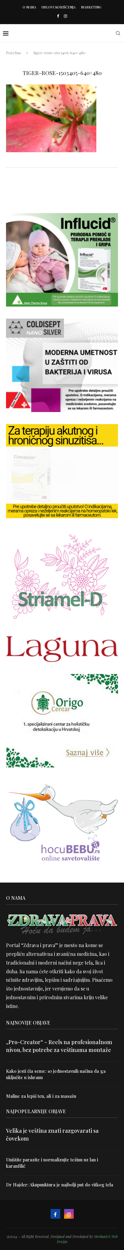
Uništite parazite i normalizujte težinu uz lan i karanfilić (52, 1163)
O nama (29, 7)
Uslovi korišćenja (59, 7)
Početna (13, 52)
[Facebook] (58, 15)
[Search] (118, 33)
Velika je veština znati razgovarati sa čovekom (52, 1134)
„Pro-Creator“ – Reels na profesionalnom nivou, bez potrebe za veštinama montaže (59, 1045)
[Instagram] (65, 15)
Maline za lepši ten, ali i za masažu (41, 1096)
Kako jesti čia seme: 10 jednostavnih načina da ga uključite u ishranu (56, 1074)
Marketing (91, 7)
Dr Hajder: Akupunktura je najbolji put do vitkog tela (59, 1185)
